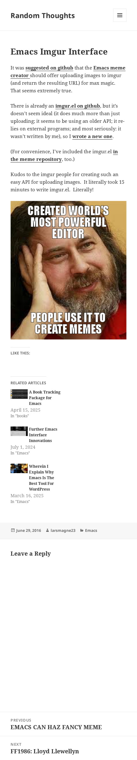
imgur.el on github (77, 105)
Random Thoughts (43, 15)
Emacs (91, 530)
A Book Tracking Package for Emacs (45, 397)
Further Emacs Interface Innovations (43, 434)
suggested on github (49, 67)
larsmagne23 (63, 530)
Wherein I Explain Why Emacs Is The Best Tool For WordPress (41, 478)
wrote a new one (92, 136)
